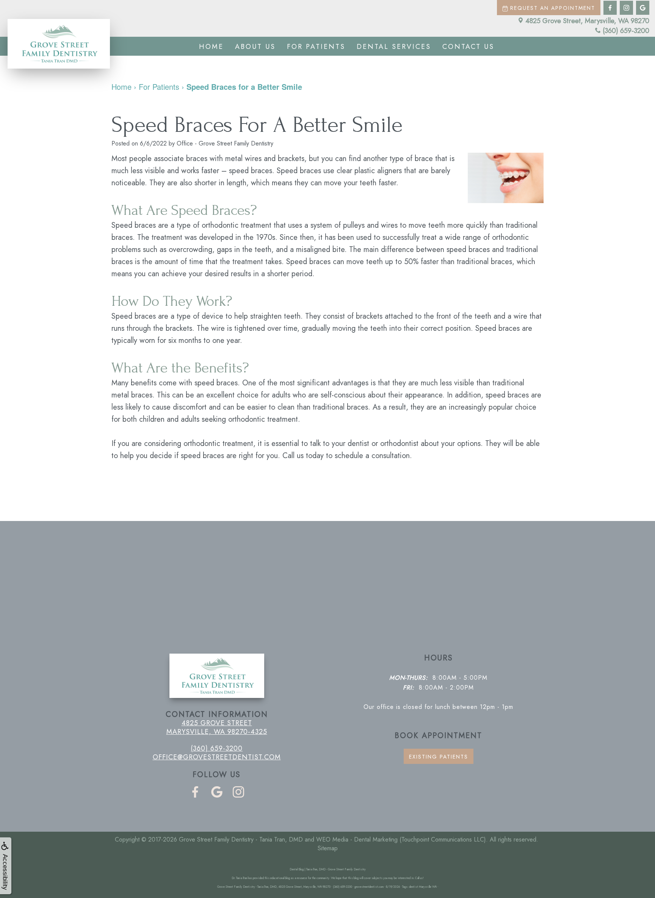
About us (255, 47)
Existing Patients (438, 756)
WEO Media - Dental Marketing (357, 839)
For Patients (316, 47)
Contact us (468, 47)
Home (211, 47)
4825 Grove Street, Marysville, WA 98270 (587, 21)
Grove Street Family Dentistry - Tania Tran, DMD (241, 839)
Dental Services (394, 47)
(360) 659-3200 (626, 31)
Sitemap (328, 848)
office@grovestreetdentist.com (217, 757)
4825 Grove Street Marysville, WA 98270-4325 (216, 727)
